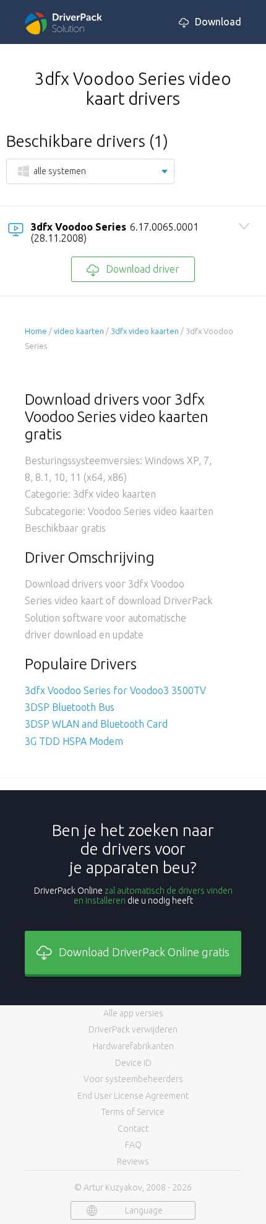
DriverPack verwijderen (133, 1029)
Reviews (133, 1161)
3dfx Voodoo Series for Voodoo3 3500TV (115, 690)
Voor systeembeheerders (133, 1079)
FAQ (133, 1145)
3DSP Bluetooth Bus (69, 707)
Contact (133, 1129)
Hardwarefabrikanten (133, 1046)
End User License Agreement (133, 1096)
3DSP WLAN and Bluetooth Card (96, 723)
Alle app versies (133, 1013)
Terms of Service (133, 1112)
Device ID (133, 1063)
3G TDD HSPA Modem (74, 741)
